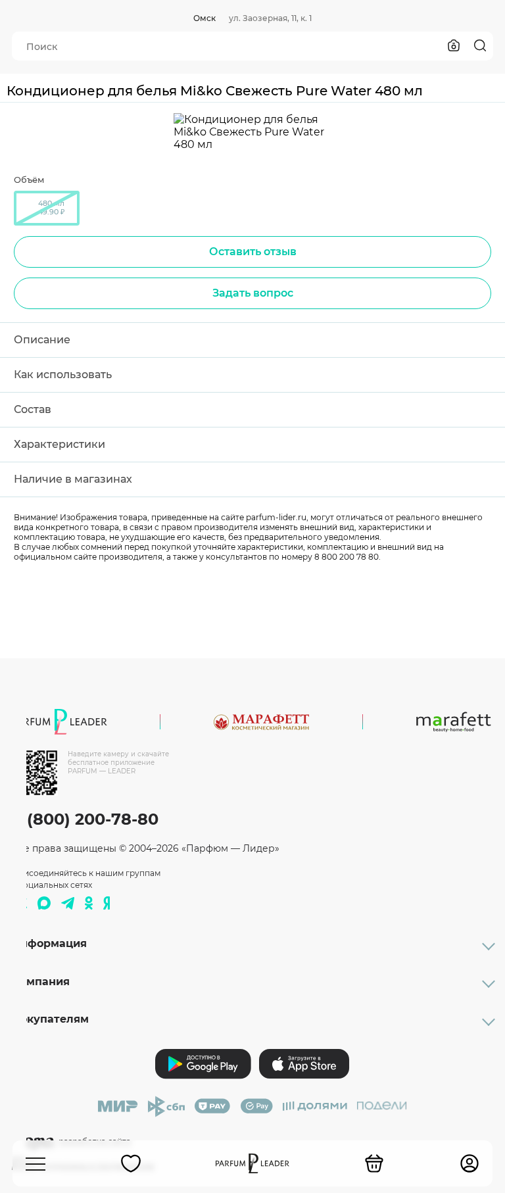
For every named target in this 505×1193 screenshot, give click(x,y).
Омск (204, 18)
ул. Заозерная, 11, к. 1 (270, 18)
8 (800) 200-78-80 (85, 819)
